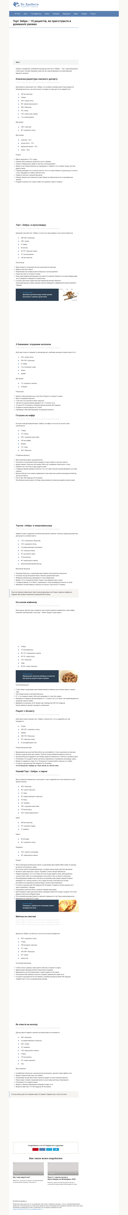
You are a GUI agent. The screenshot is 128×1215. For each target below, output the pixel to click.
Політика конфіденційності (34, 1209)
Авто (25, 14)
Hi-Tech (17, 14)
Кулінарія (56, 14)
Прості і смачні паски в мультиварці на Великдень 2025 (62, 1178)
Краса (47, 14)
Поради (84, 14)
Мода (76, 14)
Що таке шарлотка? (21, 1177)
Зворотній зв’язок (18, 1209)
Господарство (36, 14)
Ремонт (93, 14)
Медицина (66, 14)
